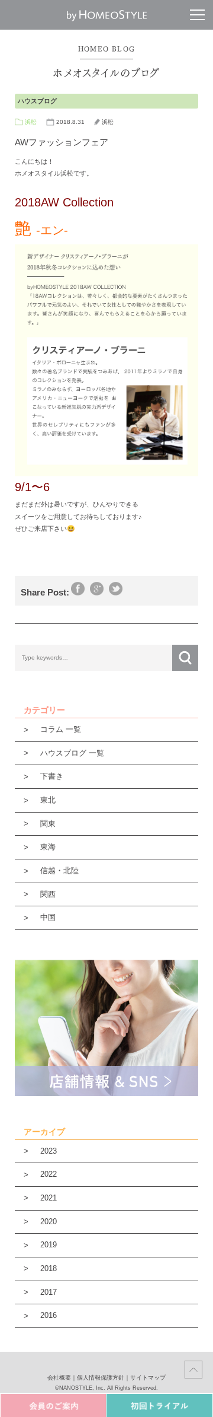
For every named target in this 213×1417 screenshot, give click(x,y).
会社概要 (59, 1377)
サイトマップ (148, 1377)
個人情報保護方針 (100, 1377)
